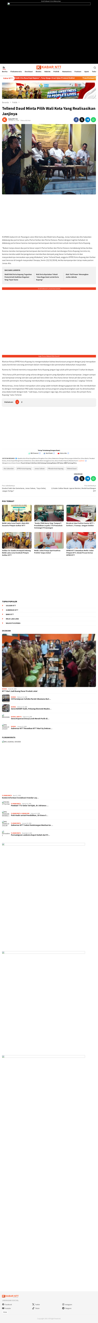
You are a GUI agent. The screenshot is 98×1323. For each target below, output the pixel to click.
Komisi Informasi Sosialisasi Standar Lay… (20, 798)
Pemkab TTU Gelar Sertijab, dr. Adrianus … (29, 805)
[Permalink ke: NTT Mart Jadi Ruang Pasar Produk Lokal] (49, 660)
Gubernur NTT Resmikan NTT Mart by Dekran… (31, 728)
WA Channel (34, 453)
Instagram (68, 1304)
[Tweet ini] (81, 119)
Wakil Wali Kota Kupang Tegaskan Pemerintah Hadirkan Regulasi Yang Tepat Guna (18, 277)
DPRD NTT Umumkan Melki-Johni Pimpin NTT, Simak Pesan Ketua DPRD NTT (80, 552)
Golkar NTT (11, 606)
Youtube (8, 1308)
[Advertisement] (49, 215)
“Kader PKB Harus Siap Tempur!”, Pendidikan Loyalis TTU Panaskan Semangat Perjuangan (48, 525)
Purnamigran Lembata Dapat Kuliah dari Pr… (30, 835)
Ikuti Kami (49, 453)
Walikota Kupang (13, 623)
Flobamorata (8, 737)
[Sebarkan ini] (76, 119)
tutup (5, 1312)
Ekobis (4, 689)
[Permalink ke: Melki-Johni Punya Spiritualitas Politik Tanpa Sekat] (49, 540)
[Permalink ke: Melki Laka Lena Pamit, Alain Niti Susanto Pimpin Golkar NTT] (17, 513)
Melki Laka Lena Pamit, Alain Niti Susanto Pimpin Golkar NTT (15, 524)
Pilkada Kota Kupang (55, 468)
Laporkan (81, 461)
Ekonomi (6, 630)
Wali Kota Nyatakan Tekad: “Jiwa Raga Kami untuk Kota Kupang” (47, 277)
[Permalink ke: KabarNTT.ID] (4, 119)
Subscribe (63, 453)
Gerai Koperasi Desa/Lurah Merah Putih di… (30, 718)
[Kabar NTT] (49, 67)
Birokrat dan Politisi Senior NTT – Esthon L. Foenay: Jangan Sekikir (80, 524)
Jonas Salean (39, 468)
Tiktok (37, 1308)
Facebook (8, 1304)
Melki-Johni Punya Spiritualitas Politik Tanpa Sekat (47, 551)
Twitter (37, 1304)
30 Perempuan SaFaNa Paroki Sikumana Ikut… (31, 699)
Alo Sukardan (9, 468)
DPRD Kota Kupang (24, 468)
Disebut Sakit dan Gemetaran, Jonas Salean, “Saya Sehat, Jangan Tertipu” (24, 488)
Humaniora (25, 813)
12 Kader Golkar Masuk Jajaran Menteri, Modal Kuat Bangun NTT (73, 488)
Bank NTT (10, 614)
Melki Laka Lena (12, 619)
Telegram (68, 1308)
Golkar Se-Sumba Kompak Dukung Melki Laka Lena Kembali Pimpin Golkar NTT (16, 552)
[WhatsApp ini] (93, 119)
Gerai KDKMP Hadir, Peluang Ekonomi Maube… (31, 709)
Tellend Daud (71, 468)
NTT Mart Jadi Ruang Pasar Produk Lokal (19, 691)
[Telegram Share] (87, 119)
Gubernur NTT (12, 610)
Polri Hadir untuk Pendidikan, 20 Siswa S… (29, 815)
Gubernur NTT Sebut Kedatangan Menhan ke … (32, 825)
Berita (19, 717)
